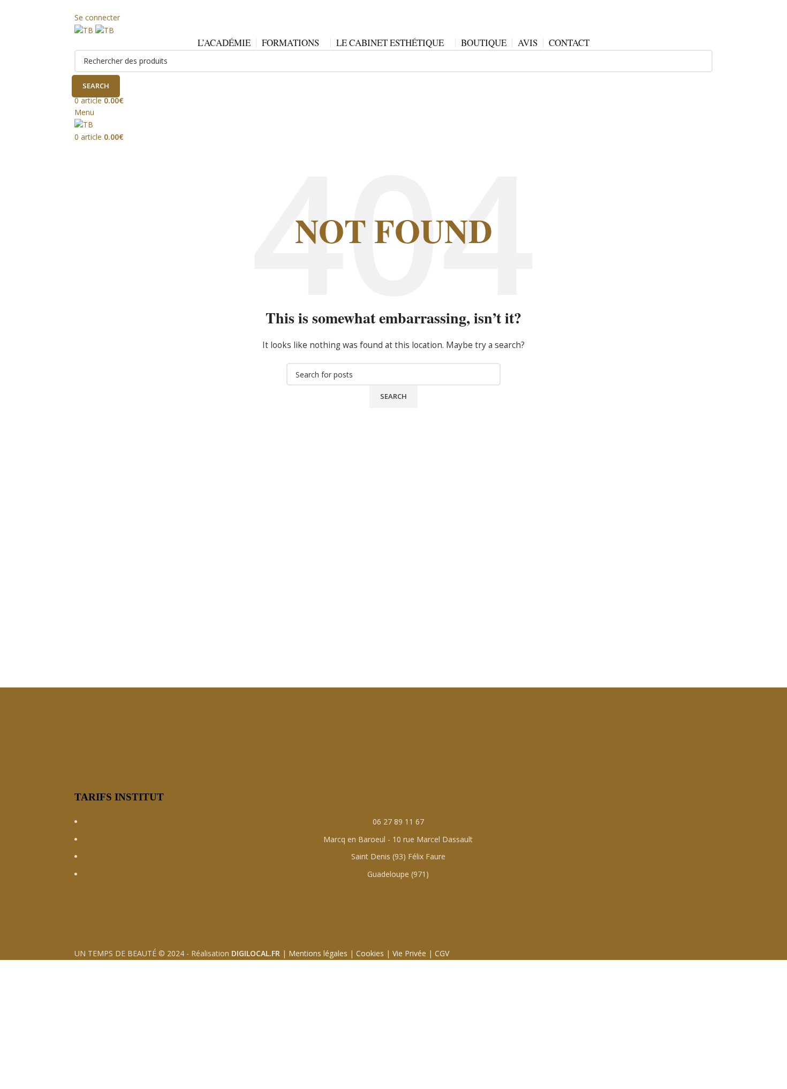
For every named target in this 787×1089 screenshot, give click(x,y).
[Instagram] (116, 915)
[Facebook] (87, 915)
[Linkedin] (145, 915)
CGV (442, 953)
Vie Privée (409, 953)
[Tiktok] (174, 915)
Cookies (370, 953)
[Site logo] (84, 30)
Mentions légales (318, 953)
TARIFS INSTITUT (119, 797)
